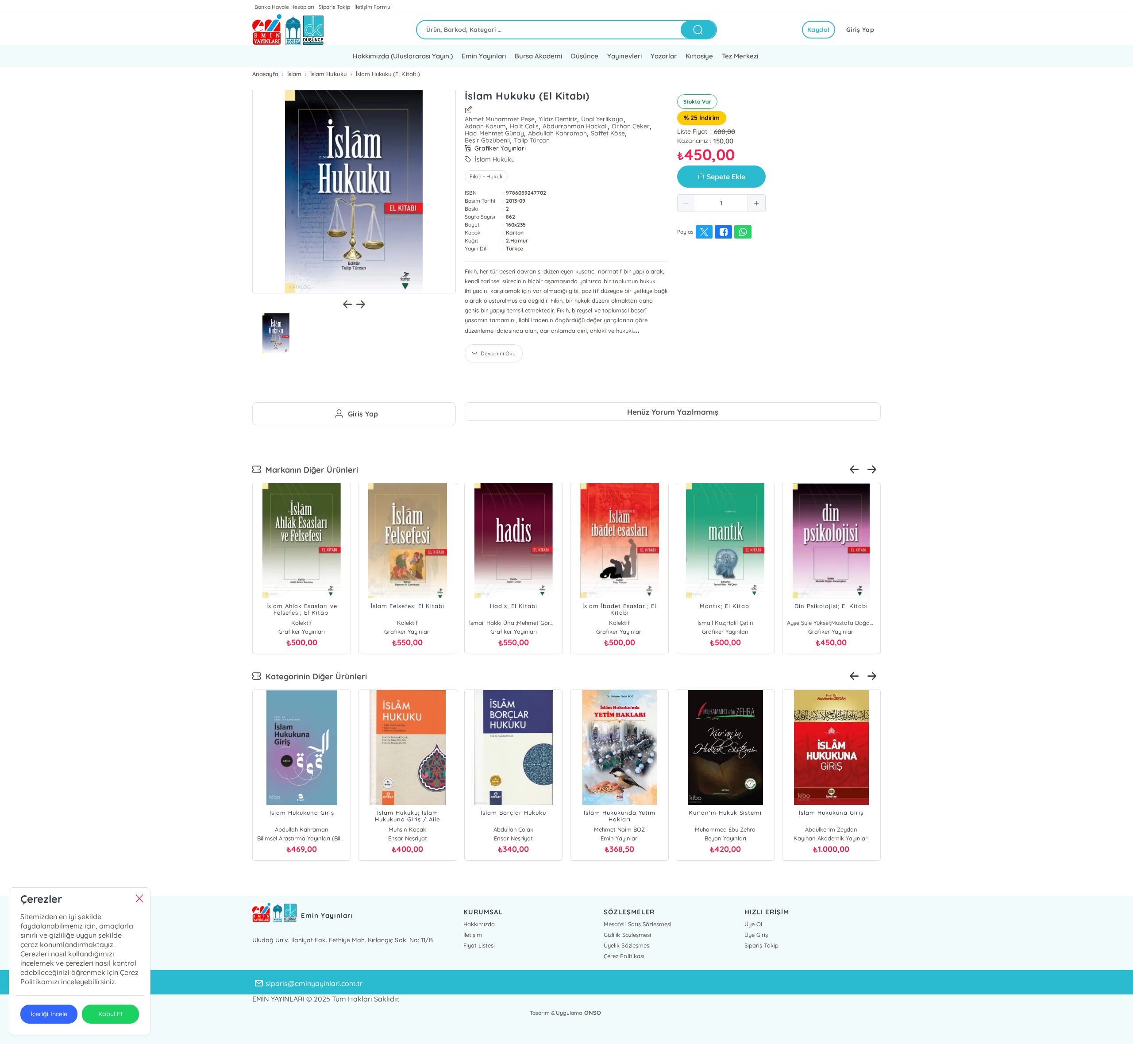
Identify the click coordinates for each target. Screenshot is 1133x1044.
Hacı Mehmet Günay (494, 133)
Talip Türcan (532, 140)
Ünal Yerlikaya (602, 119)
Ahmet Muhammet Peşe (500, 119)
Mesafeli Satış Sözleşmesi (637, 924)
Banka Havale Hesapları (284, 7)
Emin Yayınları (484, 56)
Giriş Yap (860, 30)
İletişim (472, 934)
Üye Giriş (756, 934)
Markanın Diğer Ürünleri (309, 470)
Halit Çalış (524, 126)
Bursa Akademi (538, 56)
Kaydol (818, 30)
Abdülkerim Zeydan (831, 829)
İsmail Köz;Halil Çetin (725, 622)
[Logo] (288, 29)
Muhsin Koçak (407, 829)
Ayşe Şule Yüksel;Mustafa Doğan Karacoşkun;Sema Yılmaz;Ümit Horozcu (831, 622)
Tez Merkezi (740, 56)
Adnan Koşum (485, 126)
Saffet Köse (608, 133)
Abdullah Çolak (513, 829)
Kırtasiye (699, 56)
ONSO (592, 1012)
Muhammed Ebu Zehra (725, 829)
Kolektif (301, 622)
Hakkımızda (479, 924)
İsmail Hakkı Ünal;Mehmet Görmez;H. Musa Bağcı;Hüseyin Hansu (513, 622)
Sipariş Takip (334, 7)
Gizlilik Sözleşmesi (627, 934)
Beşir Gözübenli (487, 140)
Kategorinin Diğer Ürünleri (314, 676)
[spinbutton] (721, 203)
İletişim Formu (372, 7)
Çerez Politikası (624, 955)
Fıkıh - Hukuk (486, 176)
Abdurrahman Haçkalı (575, 126)
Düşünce (584, 56)
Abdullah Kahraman (557, 133)
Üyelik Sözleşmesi (627, 945)
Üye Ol (753, 924)
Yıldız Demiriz (558, 119)
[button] (686, 203)
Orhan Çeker (630, 126)
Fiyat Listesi (479, 945)
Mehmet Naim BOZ (619, 829)
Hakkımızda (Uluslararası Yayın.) (402, 56)
